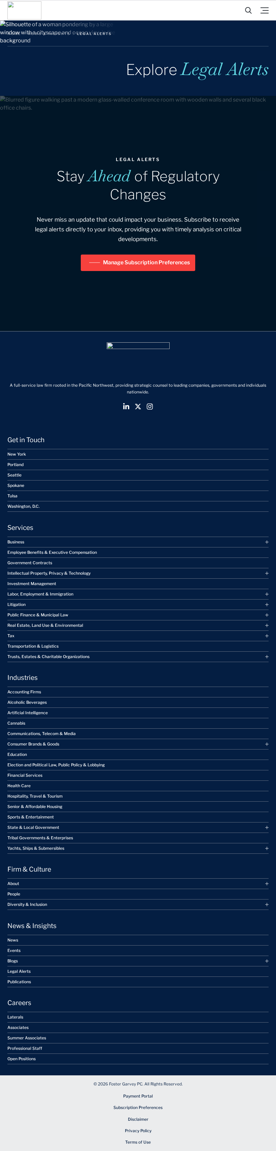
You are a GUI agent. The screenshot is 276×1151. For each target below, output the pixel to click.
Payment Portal (138, 1096)
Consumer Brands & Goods (33, 743)
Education (17, 754)
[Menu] (265, 10)
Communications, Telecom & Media (41, 733)
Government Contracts (29, 562)
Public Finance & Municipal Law (37, 614)
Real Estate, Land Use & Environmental (45, 625)
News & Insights (49, 34)
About (13, 883)
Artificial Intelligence (27, 712)
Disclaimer (138, 1119)
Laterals (15, 1017)
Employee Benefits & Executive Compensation (52, 552)
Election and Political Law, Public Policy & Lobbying (56, 764)
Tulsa (12, 495)
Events (14, 950)
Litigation (16, 604)
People (13, 893)
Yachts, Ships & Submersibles (35, 848)
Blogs (12, 960)
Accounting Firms (24, 691)
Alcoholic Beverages (27, 702)
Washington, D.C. (23, 506)
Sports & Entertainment (30, 816)
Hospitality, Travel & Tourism (35, 796)
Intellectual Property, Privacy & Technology (49, 573)
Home (14, 34)
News (12, 940)
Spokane (15, 485)
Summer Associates (26, 1037)
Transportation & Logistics (33, 646)
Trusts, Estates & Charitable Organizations (48, 656)
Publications (19, 981)
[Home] (24, 10)
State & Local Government (33, 827)
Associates (18, 1027)
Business (15, 541)
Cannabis (16, 723)
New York (16, 454)
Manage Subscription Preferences (146, 262)
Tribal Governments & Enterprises (40, 837)
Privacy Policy (138, 1130)
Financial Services (24, 775)
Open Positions (21, 1058)
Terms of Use (138, 1142)
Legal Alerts (19, 971)
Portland (15, 464)
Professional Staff (24, 1048)
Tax (10, 635)
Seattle (14, 474)
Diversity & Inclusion (27, 904)
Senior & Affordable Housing (34, 806)
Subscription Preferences (138, 1107)
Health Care (19, 785)
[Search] (248, 10)
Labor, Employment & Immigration (40, 594)
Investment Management (31, 583)
